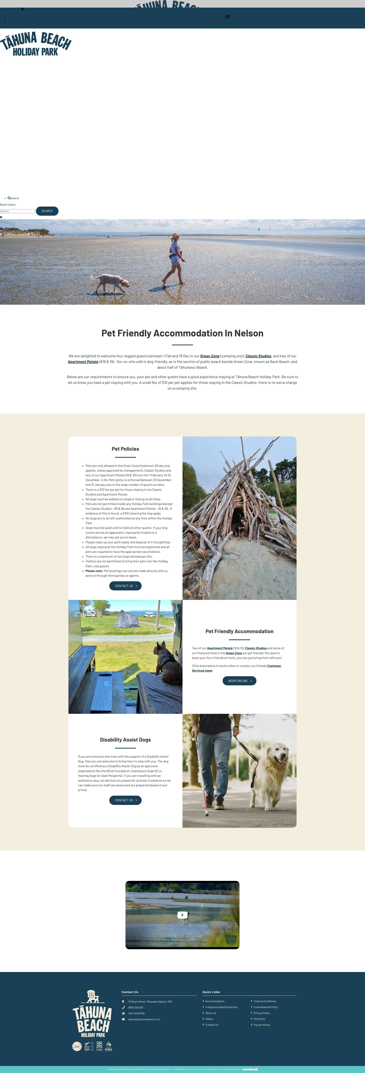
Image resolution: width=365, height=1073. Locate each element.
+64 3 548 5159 (136, 1013)
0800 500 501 (212, 23)
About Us (211, 1013)
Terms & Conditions (265, 1001)
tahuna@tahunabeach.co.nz (144, 1019)
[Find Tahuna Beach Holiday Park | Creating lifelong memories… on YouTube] (9, 23)
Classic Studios (258, 355)
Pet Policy (259, 1018)
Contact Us (124, 586)
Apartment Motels (83, 361)
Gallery (209, 1018)
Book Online (8, 204)
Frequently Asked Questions (221, 1007)
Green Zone (234, 653)
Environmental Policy (266, 1007)
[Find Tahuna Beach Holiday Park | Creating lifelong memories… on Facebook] (9, 16)
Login (224, 1069)
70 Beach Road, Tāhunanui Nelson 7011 (49, 9)
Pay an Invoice (262, 1024)
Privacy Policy (262, 1013)
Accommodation (215, 1001)
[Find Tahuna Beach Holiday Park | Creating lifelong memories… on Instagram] (9, 19)
